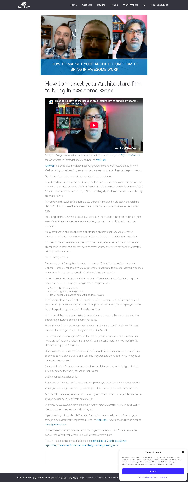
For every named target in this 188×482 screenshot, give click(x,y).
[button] (183, 452)
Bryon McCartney (130, 155)
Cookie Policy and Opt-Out (110, 477)
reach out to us (98, 440)
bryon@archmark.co (55, 424)
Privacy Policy (89, 477)
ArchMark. (101, 159)
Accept (153, 471)
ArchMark (50, 165)
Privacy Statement (160, 477)
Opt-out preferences (145, 477)
